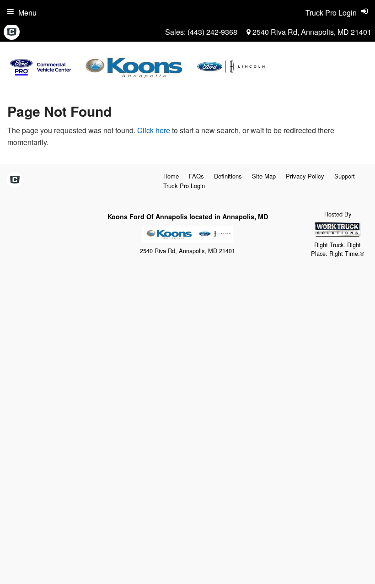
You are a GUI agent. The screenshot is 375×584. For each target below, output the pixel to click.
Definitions (228, 176)
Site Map (264, 176)
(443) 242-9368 (212, 32)
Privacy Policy (305, 176)
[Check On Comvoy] (12, 32)
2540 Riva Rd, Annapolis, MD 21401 (311, 32)
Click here (153, 130)
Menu (27, 12)
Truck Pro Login (184, 185)
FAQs (196, 176)
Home (171, 176)
